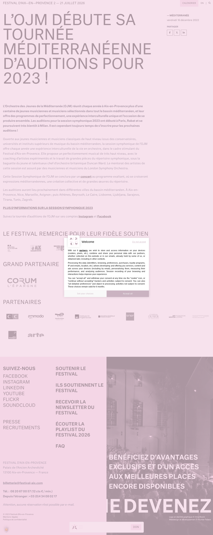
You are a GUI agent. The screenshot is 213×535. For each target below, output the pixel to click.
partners (83, 250)
